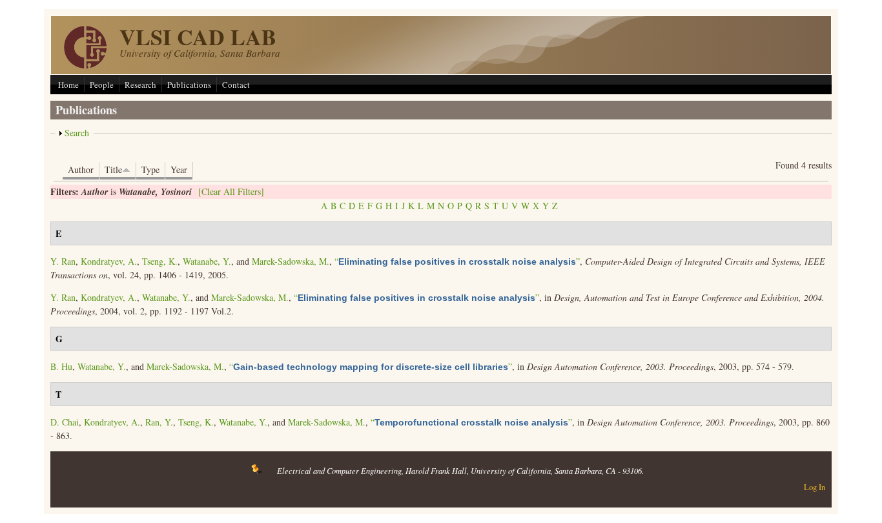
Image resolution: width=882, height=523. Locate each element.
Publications (189, 84)
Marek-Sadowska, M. (290, 261)
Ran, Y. (159, 422)
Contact (236, 84)
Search (77, 133)
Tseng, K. (160, 261)
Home (68, 84)
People (102, 84)
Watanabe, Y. (207, 261)
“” (457, 261)
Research (140, 84)
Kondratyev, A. (109, 261)
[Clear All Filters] (231, 191)
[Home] (85, 65)
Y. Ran (63, 261)
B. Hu (61, 366)
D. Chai (64, 422)
